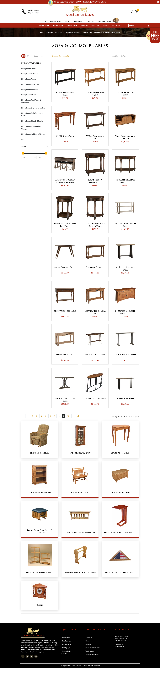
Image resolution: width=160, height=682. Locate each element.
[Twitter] (27, 656)
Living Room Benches (29, 89)
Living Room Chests (28, 95)
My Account (65, 638)
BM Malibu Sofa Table (95, 398)
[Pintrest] (31, 656)
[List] (28, 56)
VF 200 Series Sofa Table (65, 94)
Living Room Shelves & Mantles (33, 108)
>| (78, 416)
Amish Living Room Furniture (70, 32)
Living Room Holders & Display (33, 134)
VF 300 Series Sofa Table (95, 94)
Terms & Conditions (92, 654)
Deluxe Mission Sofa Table (95, 312)
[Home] (42, 32)
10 (68, 416)
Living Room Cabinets (29, 74)
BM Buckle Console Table (65, 400)
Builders (88, 644)
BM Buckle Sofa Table (125, 355)
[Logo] (80, 11)
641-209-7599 (33, 10)
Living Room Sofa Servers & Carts (32, 114)
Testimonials (89, 651)
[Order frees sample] (153, 35)
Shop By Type (66, 648)
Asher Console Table (64, 267)
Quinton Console (95, 267)
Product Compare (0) (60, 56)
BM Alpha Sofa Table (95, 355)
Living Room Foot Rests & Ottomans (31, 101)
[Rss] (36, 656)
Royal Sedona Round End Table (65, 225)
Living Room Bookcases (30, 84)
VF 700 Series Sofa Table (125, 94)
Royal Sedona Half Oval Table (125, 181)
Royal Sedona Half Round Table (95, 225)
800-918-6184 (33, 13)
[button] (67, 21)
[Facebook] (22, 656)
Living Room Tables (28, 79)
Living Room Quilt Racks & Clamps (31, 127)
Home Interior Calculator (66, 652)
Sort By (115, 56)
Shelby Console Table (65, 311)
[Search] (148, 25)
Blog (86, 641)
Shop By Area (52, 32)
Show (36, 56)
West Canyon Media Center (125, 137)
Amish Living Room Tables (92, 32)
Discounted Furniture (92, 648)
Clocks (23, 139)
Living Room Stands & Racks (32, 121)
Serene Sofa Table (65, 355)
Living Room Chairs (28, 68)
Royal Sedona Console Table (95, 181)
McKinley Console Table (125, 269)
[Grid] (23, 56)
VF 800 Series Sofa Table (65, 137)
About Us (88, 638)
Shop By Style (66, 644)
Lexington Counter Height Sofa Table (65, 181)
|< (23, 416)
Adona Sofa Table (125, 398)
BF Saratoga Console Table (125, 225)
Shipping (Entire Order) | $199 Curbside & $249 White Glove (80, 2)
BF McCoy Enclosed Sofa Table (125, 312)
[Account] (132, 11)
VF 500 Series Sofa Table (95, 137)
